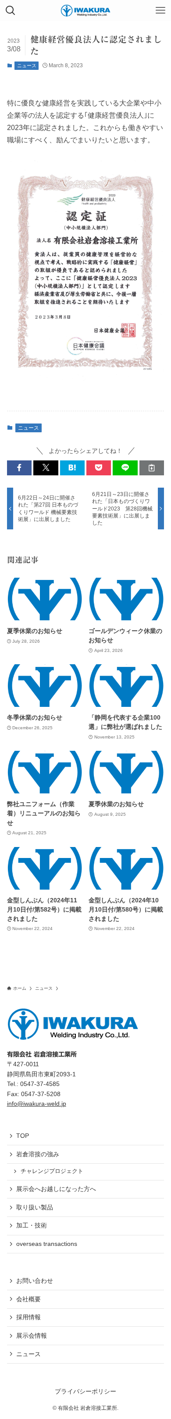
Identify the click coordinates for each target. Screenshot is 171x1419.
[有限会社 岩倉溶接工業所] (85, 10)
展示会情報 (31, 1335)
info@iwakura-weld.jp (36, 1103)
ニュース (26, 65)
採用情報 (28, 1317)
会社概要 (28, 1299)
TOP (22, 1135)
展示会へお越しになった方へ (56, 1188)
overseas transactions (46, 1243)
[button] (19, 467)
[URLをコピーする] (151, 467)
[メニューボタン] (160, 10)
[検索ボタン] (10, 10)
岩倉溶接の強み (37, 1154)
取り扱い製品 (34, 1207)
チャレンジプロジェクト (52, 1171)
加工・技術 (31, 1225)
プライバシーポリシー (85, 1391)
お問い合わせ (34, 1280)
